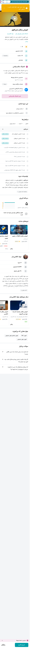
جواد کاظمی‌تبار (16, 257)
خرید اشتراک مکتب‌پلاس (15, 96)
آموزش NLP (24, 335)
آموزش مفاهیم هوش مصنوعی (11, 335)
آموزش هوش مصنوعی (22, 339)
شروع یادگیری (21, 645)
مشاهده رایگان (5, 134)
